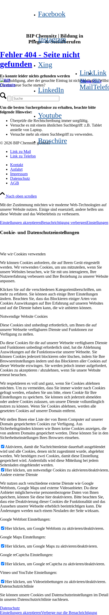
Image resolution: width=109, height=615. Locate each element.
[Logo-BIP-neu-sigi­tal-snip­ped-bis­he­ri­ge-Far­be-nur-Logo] (12, 80)
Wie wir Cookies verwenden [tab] (23, 254)
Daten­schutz (10, 608)
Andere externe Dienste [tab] (19, 474)
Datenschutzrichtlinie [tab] (17, 586)
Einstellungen (97, 222)
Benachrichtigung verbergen (63, 222)
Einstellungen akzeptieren (20, 222)
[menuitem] (59, 165)
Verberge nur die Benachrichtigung (69, 612)
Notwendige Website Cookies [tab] (24, 316)
